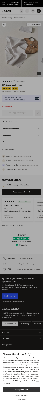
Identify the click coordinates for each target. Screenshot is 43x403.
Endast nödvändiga (21, 395)
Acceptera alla (21, 390)
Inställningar (21, 399)
